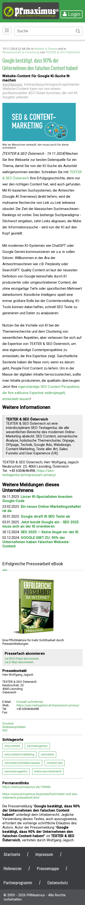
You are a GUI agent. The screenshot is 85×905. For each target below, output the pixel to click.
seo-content (12, 746)
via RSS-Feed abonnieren (22, 658)
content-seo (55, 763)
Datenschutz (57, 883)
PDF (5, 730)
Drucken (8, 723)
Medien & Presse (45, 48)
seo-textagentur (37, 746)
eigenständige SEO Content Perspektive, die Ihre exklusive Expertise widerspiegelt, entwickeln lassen (41, 393)
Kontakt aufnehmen (30, 702)
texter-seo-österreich (48, 771)
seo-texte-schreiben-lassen (22, 763)
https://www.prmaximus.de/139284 (26, 787)
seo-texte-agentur (16, 771)
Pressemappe (48, 868)
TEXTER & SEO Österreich (63, 52)
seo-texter (47, 754)
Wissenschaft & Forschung (20, 52)
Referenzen (12, 868)
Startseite (12, 854)
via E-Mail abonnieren (19, 662)
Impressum (44, 854)
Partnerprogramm (18, 883)
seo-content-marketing (19, 754)
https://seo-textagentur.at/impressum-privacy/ (29, 473)
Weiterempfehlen (14, 727)
